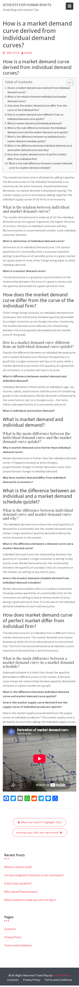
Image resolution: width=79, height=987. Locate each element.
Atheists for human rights (27, 4)
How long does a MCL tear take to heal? (37, 832)
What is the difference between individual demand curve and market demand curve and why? (39, 148)
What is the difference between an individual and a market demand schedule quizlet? (36, 139)
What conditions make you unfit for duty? (30, 900)
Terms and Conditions (18, 945)
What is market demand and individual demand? (34, 123)
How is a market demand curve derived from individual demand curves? (38, 90)
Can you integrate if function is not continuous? (34, 875)
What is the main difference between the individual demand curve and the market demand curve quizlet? (38, 130)
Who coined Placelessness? (21, 891)
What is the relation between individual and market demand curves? (37, 99)
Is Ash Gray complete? (18, 883)
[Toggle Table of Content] (68, 83)
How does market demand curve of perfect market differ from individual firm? (37, 157)
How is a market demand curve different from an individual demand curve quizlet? (35, 117)
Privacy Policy (12, 937)
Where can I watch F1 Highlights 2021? (41, 822)
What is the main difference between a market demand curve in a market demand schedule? (40, 165)
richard (28, 52)
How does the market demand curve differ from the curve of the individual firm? (37, 108)
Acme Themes (62, 975)
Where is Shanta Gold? (18, 867)
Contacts (10, 929)
